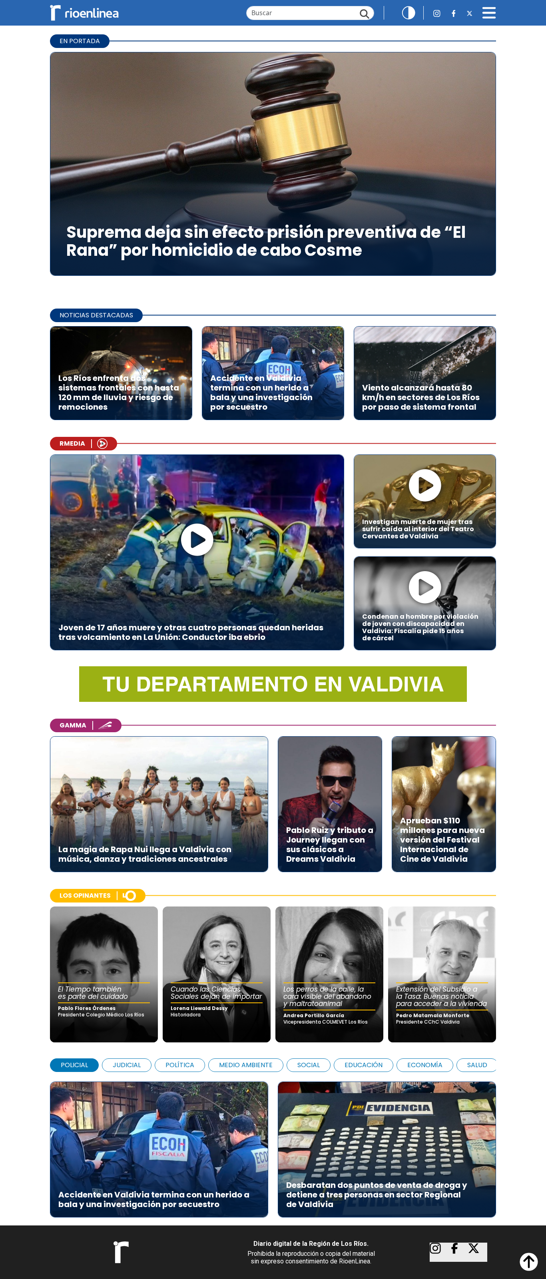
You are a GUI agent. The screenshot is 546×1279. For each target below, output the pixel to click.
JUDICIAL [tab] (127, 1065)
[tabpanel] (273, 1145)
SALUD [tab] (477, 1065)
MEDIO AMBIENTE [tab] (246, 1065)
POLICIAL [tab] (74, 1065)
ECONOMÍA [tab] (424, 1065)
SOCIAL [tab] (308, 1065)
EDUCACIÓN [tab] (364, 1065)
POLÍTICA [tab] (179, 1065)
